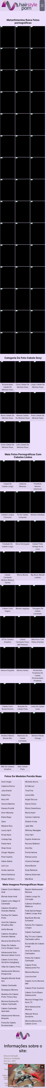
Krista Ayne (6, 835)
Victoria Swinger (32, 861)
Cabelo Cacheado (9, 985)
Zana (3, 821)
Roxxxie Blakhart (32, 843)
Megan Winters (7, 879)
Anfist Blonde (7, 929)
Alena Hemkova (8, 874)
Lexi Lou (5, 866)
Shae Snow (6, 848)
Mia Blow (29, 879)
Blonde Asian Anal (9, 896)
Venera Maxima (8, 804)
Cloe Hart (29, 835)
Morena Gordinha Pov (10, 941)
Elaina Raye (6, 817)
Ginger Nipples (7, 852)
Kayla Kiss (5, 795)
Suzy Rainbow (31, 870)
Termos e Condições (12, 1058)
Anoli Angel (6, 782)
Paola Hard (6, 843)
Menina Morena (32, 972)
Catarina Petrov (8, 786)
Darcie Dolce (30, 804)
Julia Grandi (6, 790)
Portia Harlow (31, 852)
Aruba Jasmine (7, 870)
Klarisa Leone (31, 857)
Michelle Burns (31, 782)
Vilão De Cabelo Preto (10, 967)
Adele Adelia (6, 861)
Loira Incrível (30, 976)
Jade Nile (29, 826)
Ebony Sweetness (33, 808)
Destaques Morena (9, 990)
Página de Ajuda (10, 1063)
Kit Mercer (29, 786)
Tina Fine (29, 790)
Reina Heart (30, 812)
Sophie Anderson (32, 839)
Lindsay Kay (6, 839)
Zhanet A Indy (31, 821)
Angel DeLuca (31, 799)
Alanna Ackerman (32, 874)
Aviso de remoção (11, 1056)
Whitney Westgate (33, 830)
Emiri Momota (7, 812)
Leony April (6, 830)
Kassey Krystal (7, 808)
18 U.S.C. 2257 (10, 1061)
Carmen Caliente (32, 817)
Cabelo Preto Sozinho (34, 988)
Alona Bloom (30, 866)
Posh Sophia (6, 857)
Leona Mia (29, 795)
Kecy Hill (5, 799)
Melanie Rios (7, 826)
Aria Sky (28, 848)
